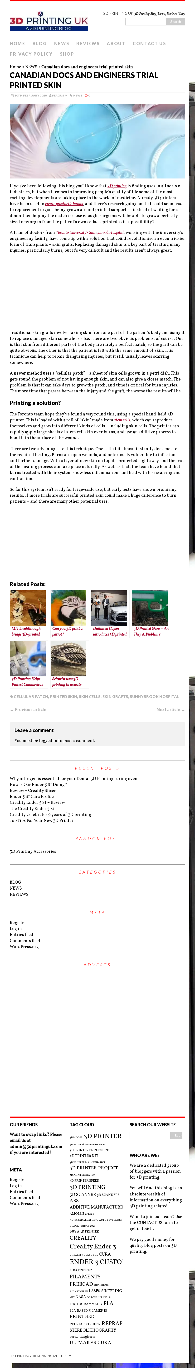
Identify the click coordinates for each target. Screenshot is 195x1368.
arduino (89, 1214)
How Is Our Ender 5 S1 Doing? (38, 785)
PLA (108, 1303)
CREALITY (83, 1238)
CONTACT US (149, 43)
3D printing (117, 186)
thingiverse (87, 1336)
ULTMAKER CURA (90, 1342)
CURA (105, 1254)
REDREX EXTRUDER (85, 1324)
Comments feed (25, 941)
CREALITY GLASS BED (84, 1255)
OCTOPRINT (94, 1297)
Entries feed (21, 935)
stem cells (122, 420)
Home (15, 67)
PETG (107, 1297)
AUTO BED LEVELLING (84, 1220)
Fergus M (60, 95)
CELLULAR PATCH (31, 696)
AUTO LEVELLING (110, 1220)
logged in (48, 741)
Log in (16, 929)
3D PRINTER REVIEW (83, 1175)
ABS (74, 1201)
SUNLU (74, 1337)
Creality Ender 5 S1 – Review (37, 803)
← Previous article (28, 709)
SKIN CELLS (90, 696)
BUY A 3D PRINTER (84, 1231)
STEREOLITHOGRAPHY (93, 1331)
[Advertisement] (97, 292)
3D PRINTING (88, 1188)
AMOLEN (77, 1214)
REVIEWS (88, 43)
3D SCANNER (83, 1195)
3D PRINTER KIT (84, 1156)
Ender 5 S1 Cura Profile (32, 797)
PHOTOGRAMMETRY (86, 1304)
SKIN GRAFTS (115, 696)
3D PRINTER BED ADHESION (87, 1144)
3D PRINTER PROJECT (94, 1168)
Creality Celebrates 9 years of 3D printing (50, 815)
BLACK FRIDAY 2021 (82, 1226)
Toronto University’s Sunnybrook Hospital (90, 233)
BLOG (40, 43)
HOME (17, 43)
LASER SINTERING (105, 1291)
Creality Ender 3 (93, 1246)
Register (18, 923)
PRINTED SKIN (63, 696)
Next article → (170, 709)
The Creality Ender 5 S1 (32, 809)
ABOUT (116, 43)
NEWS (61, 43)
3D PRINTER (103, 1136)
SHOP (67, 54)
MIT (72, 1297)
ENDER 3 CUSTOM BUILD (110, 1262)
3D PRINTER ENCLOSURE (89, 1150)
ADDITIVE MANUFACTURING (99, 1207)
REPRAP (112, 1324)
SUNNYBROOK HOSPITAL (154, 696)
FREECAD (81, 1284)
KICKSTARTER (79, 1291)
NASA (81, 1297)
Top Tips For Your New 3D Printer (41, 821)
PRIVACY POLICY (31, 54)
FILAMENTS (85, 1277)
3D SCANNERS (108, 1195)
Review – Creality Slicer (33, 791)
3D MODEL (76, 1137)
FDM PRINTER (81, 1270)
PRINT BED (82, 1317)
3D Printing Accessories (33, 852)
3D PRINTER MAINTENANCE (88, 1162)
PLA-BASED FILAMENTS (88, 1311)
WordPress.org (24, 947)
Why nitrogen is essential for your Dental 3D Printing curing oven (73, 779)
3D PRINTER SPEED (84, 1181)
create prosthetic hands (64, 204)
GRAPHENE (101, 1285)
